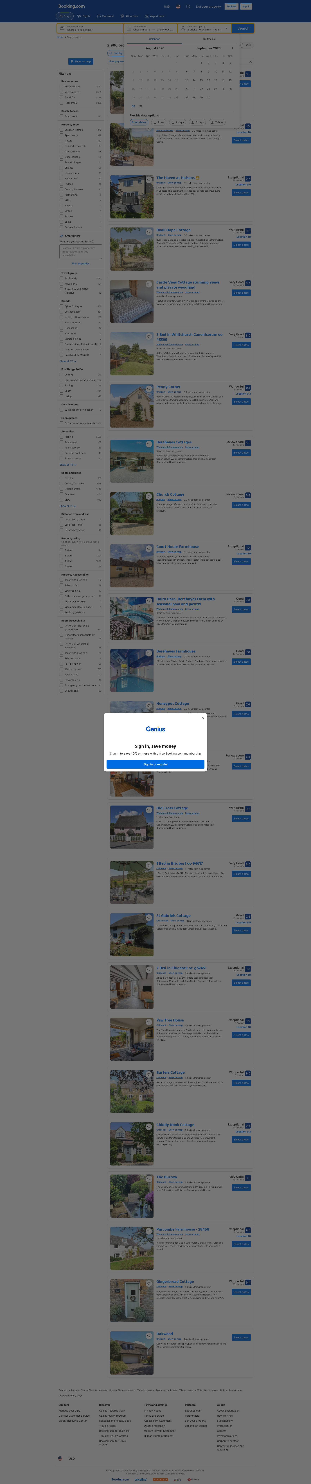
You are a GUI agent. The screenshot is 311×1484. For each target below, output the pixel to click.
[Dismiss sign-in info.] (202, 718)
